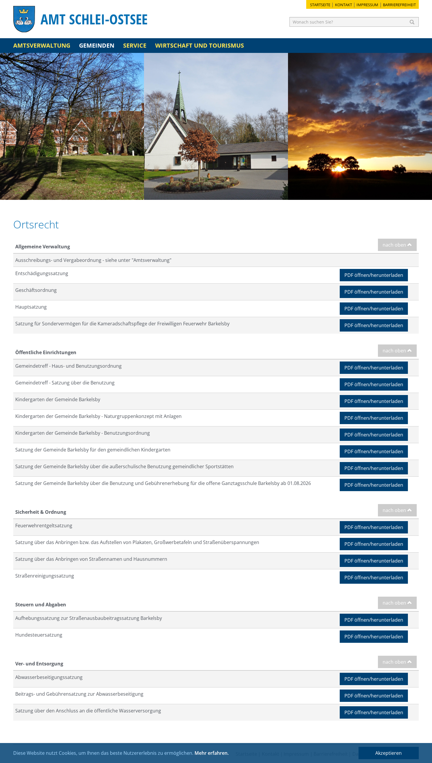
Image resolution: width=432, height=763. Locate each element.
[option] (72, 126)
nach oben (395, 245)
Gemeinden (96, 45)
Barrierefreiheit (399, 4)
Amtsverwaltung (41, 45)
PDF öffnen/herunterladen (373, 275)
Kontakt (343, 4)
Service (134, 45)
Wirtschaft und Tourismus (199, 45)
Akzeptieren (388, 753)
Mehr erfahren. (212, 753)
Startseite (320, 4)
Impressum (367, 4)
